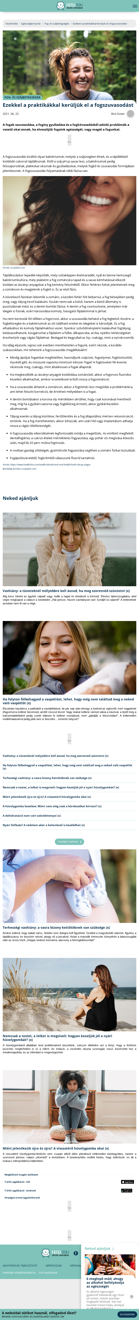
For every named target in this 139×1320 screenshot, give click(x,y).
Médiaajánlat (79, 1265)
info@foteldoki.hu (25, 1272)
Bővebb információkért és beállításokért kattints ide (33, 1316)
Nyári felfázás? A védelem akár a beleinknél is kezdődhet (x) (44, 825)
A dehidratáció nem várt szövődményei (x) (32, 815)
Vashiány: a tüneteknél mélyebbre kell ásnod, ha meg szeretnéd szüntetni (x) (66, 591)
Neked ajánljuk (98, 1249)
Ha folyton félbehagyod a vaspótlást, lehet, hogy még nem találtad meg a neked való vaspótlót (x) (68, 701)
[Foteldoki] (55, 1253)
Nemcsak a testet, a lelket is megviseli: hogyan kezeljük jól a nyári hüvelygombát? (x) (61, 787)
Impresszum (54, 1265)
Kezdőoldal (12, 23)
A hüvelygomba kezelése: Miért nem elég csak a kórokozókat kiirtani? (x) (52, 806)
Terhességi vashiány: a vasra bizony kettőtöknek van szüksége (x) (47, 778)
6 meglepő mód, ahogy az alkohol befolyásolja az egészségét (105, 1282)
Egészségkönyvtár (31, 23)
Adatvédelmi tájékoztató (20, 1265)
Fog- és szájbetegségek (57, 23)
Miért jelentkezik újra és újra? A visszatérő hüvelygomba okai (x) (47, 797)
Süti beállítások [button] (48, 1272)
